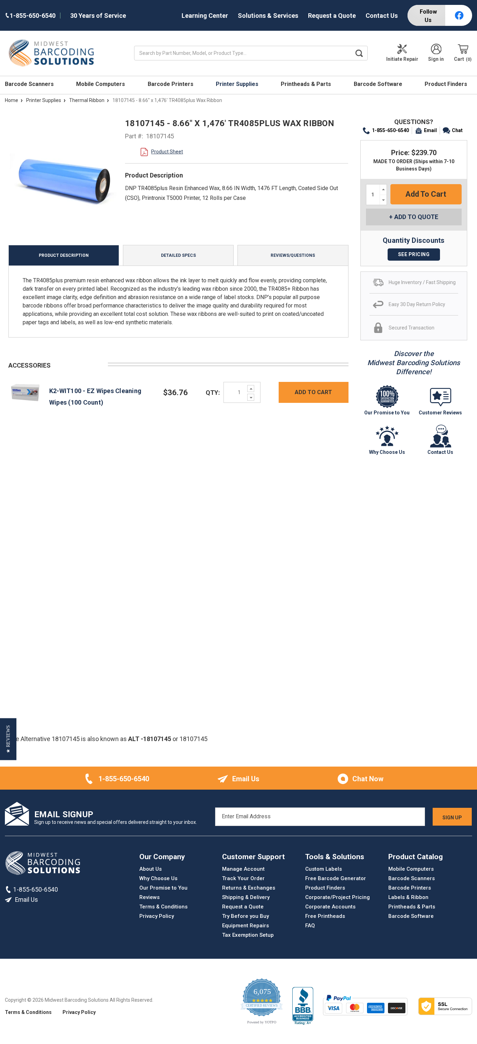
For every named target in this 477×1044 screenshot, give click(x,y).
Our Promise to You (163, 888)
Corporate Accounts (330, 907)
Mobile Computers (101, 84)
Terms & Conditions (163, 907)
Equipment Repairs (245, 925)
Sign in (436, 59)
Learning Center (205, 15)
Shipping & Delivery (246, 897)
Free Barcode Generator (335, 878)
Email (430, 130)
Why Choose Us (158, 878)
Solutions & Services (268, 15)
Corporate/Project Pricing (337, 897)
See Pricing (414, 254)
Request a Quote (332, 15)
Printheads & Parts (306, 84)
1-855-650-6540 (390, 130)
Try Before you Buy (245, 916)
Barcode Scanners (30, 84)
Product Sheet (167, 151)
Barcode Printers (171, 84)
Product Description (64, 255)
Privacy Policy (156, 916)
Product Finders (447, 84)
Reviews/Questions (293, 255)
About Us (150, 869)
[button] (8, 739)
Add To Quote (416, 216)
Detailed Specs (178, 255)
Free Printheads (325, 916)
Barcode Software (379, 84)
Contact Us (382, 15)
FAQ (310, 925)
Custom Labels (323, 869)
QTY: (213, 392)
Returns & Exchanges (248, 888)
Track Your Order (243, 878)
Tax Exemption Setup (248, 935)
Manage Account (243, 869)
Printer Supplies (238, 84)
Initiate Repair (402, 59)
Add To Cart (313, 392)
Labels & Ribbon (408, 897)
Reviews (149, 897)
